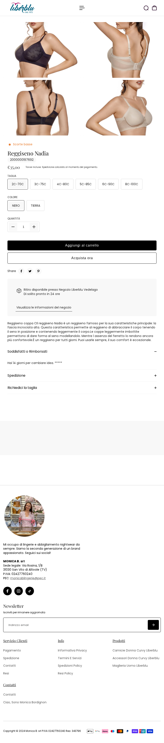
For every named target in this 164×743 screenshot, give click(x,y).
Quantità (13, 218)
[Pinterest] (38, 271)
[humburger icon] (82, 8)
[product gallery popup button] (153, 73)
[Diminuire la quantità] (13, 227)
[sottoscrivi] (153, 625)
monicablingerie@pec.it (28, 578)
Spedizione (48, 167)
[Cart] (154, 8)
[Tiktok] (29, 591)
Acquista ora (82, 258)
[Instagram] (18, 591)
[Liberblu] (33, 8)
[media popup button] (73, 73)
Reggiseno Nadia (28, 153)
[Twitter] (30, 271)
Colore (12, 197)
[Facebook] (21, 271)
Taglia (11, 176)
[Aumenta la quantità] (34, 227)
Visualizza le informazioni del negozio (43, 307)
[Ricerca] (146, 8)
